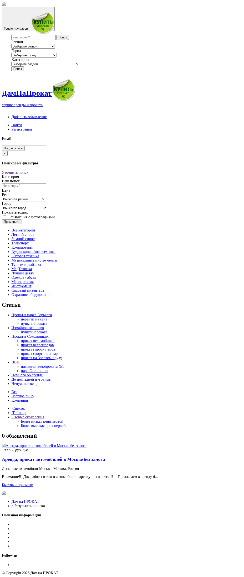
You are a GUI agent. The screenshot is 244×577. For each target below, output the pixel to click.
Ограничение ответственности (36, 533)
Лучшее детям (22, 273)
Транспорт (20, 243)
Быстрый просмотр (17, 485)
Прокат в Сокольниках (30, 336)
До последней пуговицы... (32, 379)
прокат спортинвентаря (40, 353)
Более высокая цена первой (43, 426)
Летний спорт (22, 234)
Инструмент (21, 286)
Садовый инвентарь (27, 290)
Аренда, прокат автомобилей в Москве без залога (53, 459)
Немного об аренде (27, 375)
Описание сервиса (26, 524)
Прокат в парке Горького (31, 315)
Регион (17, 42)
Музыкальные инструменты (34, 260)
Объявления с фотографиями (31, 217)
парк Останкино (34, 371)
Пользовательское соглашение (36, 529)
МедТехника (21, 269)
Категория (10, 177)
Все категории (23, 230)
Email (6, 138)
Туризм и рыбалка (26, 264)
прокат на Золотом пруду (41, 358)
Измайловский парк (27, 328)
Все (14, 392)
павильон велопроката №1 (42, 366)
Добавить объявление (29, 117)
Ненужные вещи (25, 384)
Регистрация (21, 129)
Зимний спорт (23, 239)
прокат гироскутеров (38, 349)
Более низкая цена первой (42, 421)
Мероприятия (22, 282)
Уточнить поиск (15, 172)
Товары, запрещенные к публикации (41, 537)
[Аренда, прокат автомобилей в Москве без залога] (44, 446)
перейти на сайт (34, 319)
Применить (12, 222)
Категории (20, 60)
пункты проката (34, 323)
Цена (6, 190)
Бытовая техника (25, 256)
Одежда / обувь (23, 277)
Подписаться (13, 148)
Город (16, 51)
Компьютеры (22, 247)
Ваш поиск (11, 181)
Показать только (15, 212)
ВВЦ (15, 362)
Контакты (19, 546)
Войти (16, 125)
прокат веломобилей (38, 341)
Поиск (17, 69)
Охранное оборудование (31, 295)
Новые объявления (27, 417)
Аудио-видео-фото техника (33, 252)
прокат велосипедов (37, 345)
